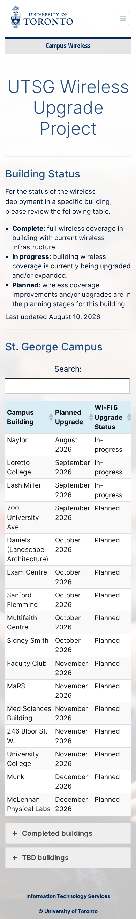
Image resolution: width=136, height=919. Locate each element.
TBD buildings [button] (45, 858)
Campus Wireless (68, 45)
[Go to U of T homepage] (45, 18)
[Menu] (123, 18)
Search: (68, 368)
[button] (50, 417)
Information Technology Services (68, 896)
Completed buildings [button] (57, 833)
